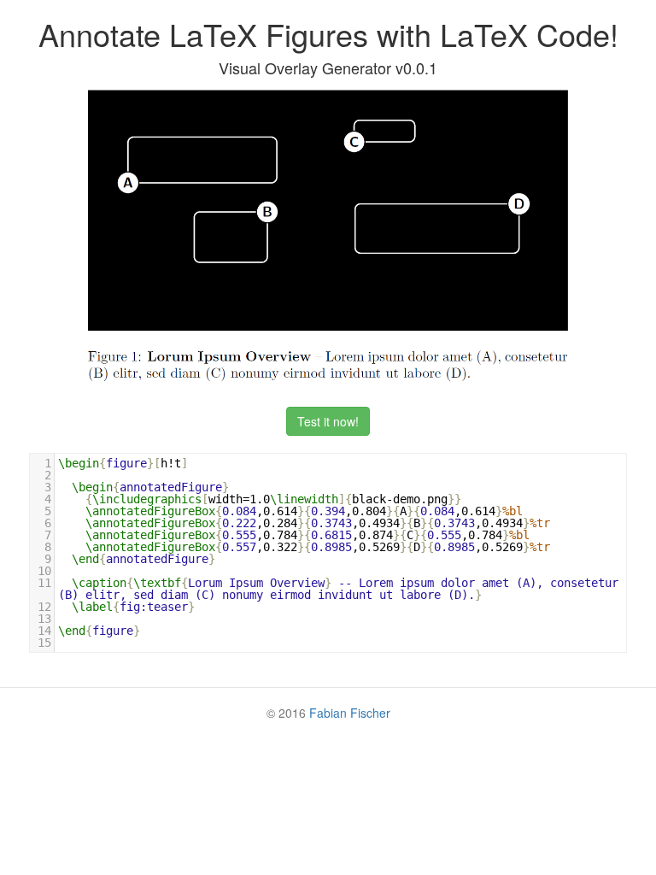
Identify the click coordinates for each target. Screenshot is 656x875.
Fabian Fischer (349, 712)
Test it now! (328, 421)
